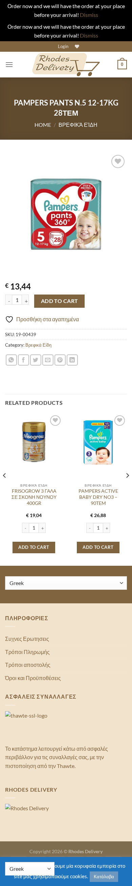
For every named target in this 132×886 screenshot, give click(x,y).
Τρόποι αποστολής (27, 664)
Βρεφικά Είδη (78, 124)
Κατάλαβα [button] (104, 876)
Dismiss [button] (89, 14)
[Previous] (4, 489)
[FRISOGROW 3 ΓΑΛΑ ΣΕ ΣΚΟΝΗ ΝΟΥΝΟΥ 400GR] (34, 442)
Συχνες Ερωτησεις (27, 638)
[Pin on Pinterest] (60, 360)
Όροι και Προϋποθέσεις (33, 678)
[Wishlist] (76, 46)
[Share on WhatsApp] (11, 360)
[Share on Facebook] (23, 360)
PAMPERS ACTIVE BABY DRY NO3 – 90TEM (98, 497)
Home (43, 124)
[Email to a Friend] (47, 360)
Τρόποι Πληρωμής (27, 652)
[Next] (127, 489)
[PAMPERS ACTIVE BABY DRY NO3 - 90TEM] (98, 442)
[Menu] (9, 64)
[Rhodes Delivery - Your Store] (66, 64)
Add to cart (59, 301)
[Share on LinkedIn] (72, 360)
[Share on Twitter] (35, 360)
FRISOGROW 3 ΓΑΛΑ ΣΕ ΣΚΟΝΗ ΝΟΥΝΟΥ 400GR (34, 497)
